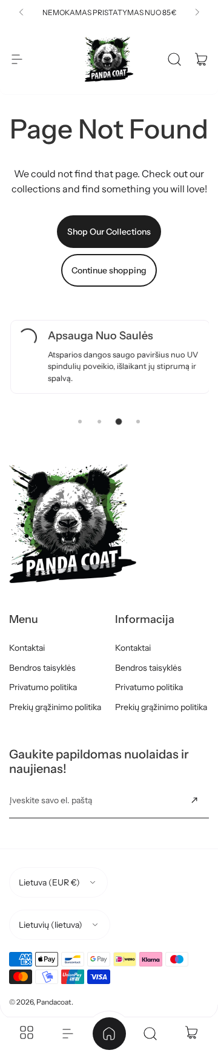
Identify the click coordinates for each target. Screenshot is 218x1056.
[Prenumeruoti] (194, 800)
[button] (21, 12)
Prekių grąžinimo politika (55, 707)
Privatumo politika (43, 687)
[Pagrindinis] (109, 1033)
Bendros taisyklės (42, 667)
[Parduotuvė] (26, 1033)
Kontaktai (27, 647)
